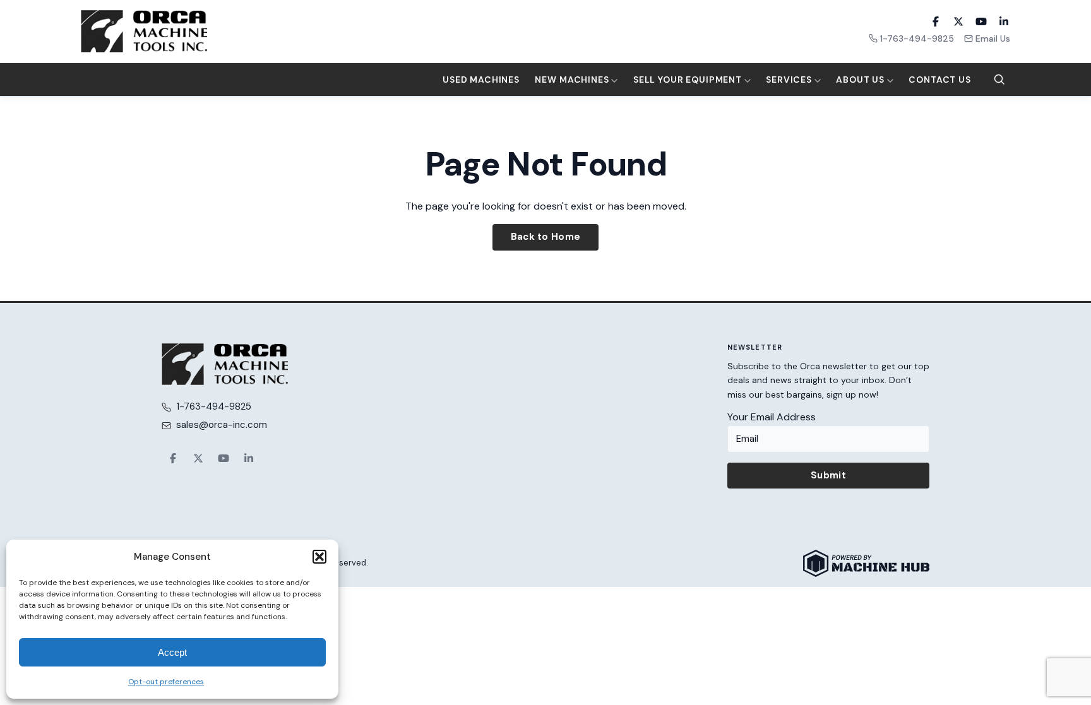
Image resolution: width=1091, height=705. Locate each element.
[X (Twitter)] (958, 21)
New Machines (573, 79)
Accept (172, 652)
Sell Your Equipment (688, 79)
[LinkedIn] (1004, 21)
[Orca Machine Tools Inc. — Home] (144, 31)
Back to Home (546, 236)
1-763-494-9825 (917, 38)
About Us (861, 79)
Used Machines (481, 79)
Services (790, 79)
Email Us (992, 38)
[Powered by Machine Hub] (866, 563)
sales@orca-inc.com (221, 424)
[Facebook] (935, 21)
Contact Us (939, 79)
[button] (319, 556)
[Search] (999, 79)
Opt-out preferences (166, 682)
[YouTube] (981, 21)
